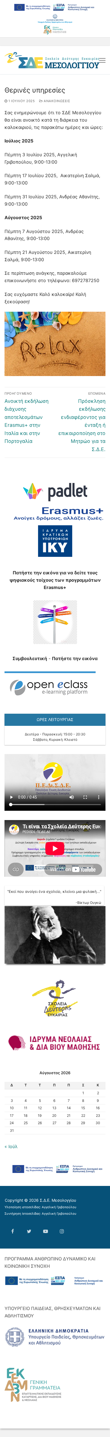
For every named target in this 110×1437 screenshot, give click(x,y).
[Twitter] (29, 1231)
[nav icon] (102, 60)
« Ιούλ (11, 1146)
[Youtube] (45, 1231)
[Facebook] (12, 1231)
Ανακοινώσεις (56, 101)
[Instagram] (62, 1231)
